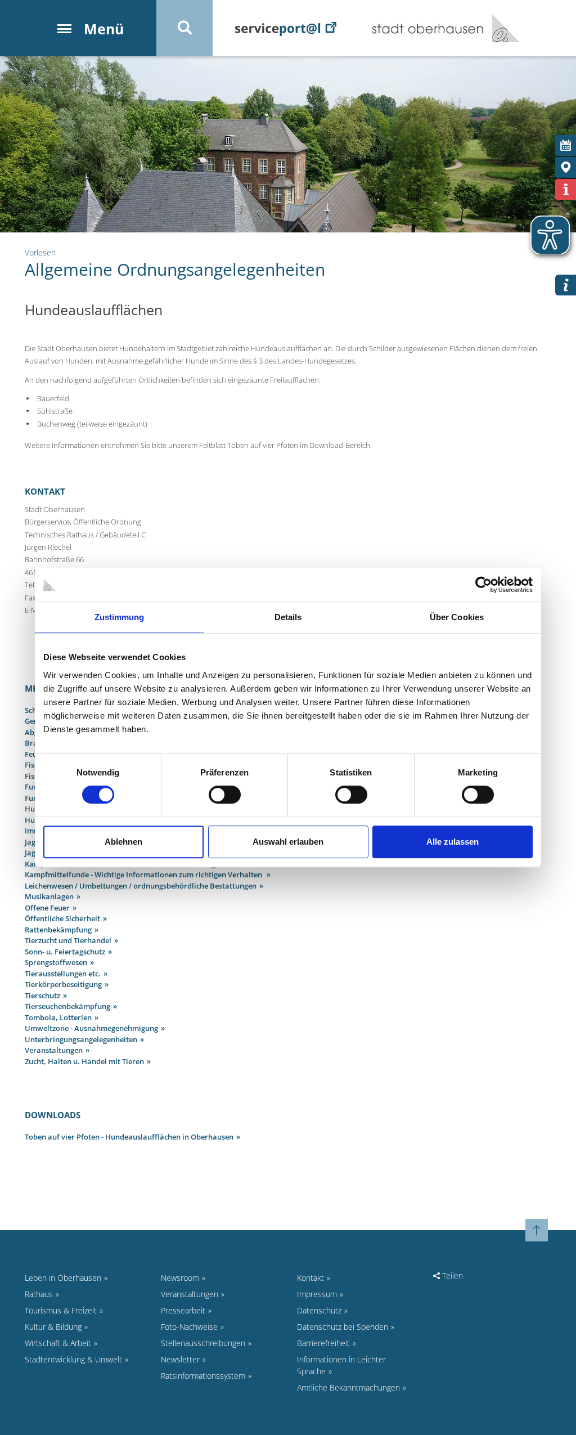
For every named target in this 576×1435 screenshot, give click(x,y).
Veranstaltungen (54, 1050)
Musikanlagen (49, 896)
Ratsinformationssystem (203, 1375)
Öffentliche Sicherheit (62, 918)
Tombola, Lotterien (58, 1017)
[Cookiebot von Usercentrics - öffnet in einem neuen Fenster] (483, 584)
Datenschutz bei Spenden (342, 1326)
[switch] (225, 795)
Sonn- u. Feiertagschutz (65, 952)
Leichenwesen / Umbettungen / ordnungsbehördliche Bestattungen (140, 886)
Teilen (451, 1275)
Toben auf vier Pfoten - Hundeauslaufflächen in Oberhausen (129, 1137)
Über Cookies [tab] (457, 617)
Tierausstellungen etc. (63, 973)
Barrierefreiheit (323, 1343)
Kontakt (310, 1277)
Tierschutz (42, 995)
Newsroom (180, 1277)
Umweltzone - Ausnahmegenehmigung (91, 1028)
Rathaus (39, 1294)
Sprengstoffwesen (56, 962)
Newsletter (180, 1359)
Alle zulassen (452, 841)
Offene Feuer (47, 908)
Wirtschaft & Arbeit (58, 1343)
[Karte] (565, 167)
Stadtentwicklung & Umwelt (73, 1359)
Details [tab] (288, 617)
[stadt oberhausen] (502, 28)
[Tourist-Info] (565, 189)
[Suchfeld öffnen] (184, 28)
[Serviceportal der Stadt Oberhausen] (285, 28)
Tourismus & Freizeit (61, 1310)
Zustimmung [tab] (119, 617)
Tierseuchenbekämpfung (67, 1006)
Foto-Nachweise (189, 1326)
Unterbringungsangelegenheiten (81, 1039)
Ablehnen (123, 841)
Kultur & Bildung (53, 1326)
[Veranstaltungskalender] (565, 145)
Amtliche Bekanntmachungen (348, 1387)
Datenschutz (319, 1310)
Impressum (317, 1294)
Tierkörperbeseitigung (63, 984)
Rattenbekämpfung (58, 930)
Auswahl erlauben (288, 841)
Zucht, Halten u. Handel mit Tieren (84, 1061)
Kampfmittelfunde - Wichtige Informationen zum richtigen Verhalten (144, 874)
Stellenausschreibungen (203, 1343)
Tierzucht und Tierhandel (68, 940)
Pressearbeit (183, 1310)
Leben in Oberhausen (63, 1277)
